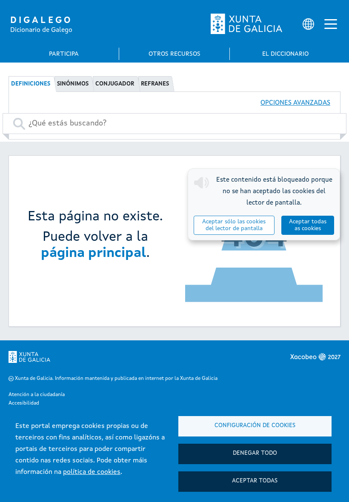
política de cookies (91, 472)
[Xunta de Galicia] (246, 24)
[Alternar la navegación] (330, 24)
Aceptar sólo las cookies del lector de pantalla (234, 225)
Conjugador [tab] (114, 84)
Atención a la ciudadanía (37, 394)
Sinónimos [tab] (73, 84)
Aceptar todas (254, 481)
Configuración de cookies (255, 425)
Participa (64, 54)
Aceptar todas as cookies (307, 225)
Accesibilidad (24, 403)
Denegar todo (255, 453)
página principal (93, 253)
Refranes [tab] (155, 84)
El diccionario (285, 54)
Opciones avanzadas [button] (295, 103)
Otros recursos (174, 54)
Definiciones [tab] (30, 84)
